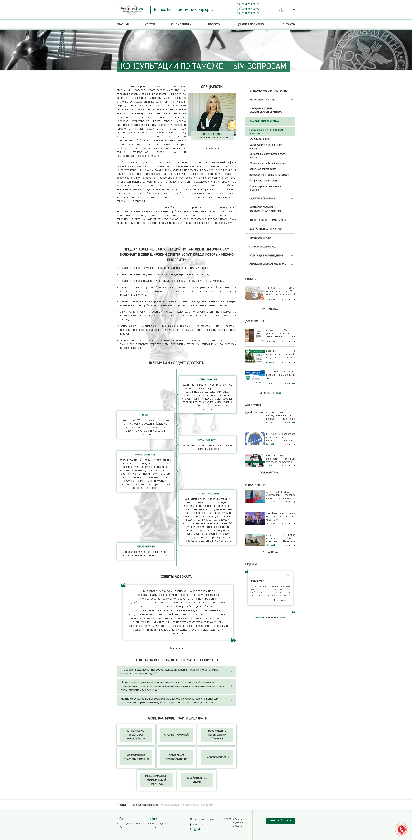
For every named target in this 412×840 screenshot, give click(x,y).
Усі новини (269, 309)
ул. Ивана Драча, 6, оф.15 (128, 824)
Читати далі (287, 300)
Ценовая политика (251, 24)
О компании (180, 24)
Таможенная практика (144, 804)
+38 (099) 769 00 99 (247, 8)
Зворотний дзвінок (280, 821)
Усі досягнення (269, 393)
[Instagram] (196, 829)
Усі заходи (269, 552)
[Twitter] (200, 829)
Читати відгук (279, 600)
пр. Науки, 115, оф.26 (157, 824)
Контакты (288, 24)
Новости (214, 24)
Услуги (150, 24)
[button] (281, 10)
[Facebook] (192, 829)
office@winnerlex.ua (203, 819)
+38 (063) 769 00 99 (247, 13)
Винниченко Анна (212, 134)
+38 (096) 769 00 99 (247, 4)
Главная (123, 24)
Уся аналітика (269, 472)
